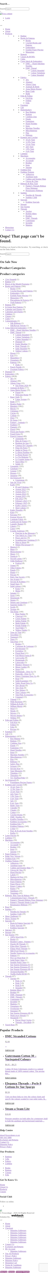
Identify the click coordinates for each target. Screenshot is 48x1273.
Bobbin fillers (31, 214)
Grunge (13, 471)
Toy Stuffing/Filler (17, 778)
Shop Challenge (11, 916)
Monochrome (15, 552)
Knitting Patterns (17, 826)
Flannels (13, 427)
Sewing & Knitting (18, 582)
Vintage (13, 699)
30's (27, 80)
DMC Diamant (16, 995)
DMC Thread (31, 68)
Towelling (14, 635)
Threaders (14, 775)
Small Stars (14, 584)
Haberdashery (26, 110)
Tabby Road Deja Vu (24, 683)
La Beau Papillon (22, 452)
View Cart (3, 1272)
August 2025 (20, 496)
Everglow (19, 651)
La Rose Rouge (21, 455)
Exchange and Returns (9, 1140)
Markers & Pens (16, 877)
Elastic (28, 119)
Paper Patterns (11, 854)
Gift (22, 107)
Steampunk (14, 598)
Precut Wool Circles (23, 1020)
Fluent (17, 392)
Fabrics (23, 77)
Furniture (24, 105)
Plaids (12, 572)
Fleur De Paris (21, 448)
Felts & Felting (26, 96)
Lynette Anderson (17, 531)
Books (28, 40)
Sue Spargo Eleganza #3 (20, 965)
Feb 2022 (19, 499)
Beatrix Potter (15, 404)
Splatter (13, 593)
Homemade (20, 660)
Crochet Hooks (16, 815)
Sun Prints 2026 (21, 385)
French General (16, 436)
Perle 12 (18, 981)
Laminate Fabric (16, 519)
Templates (14, 893)
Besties (18, 644)
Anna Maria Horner (34, 89)
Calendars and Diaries (14, 312)
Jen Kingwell (15, 478)
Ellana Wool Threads (18, 949)
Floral (12, 429)
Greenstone (20, 480)
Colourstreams (11, 321)
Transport (14, 637)
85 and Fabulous (22, 487)
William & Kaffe (17, 704)
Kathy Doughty (16, 510)
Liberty (13, 526)
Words (12, 711)
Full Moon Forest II (23, 655)
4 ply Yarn (30, 151)
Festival (18, 563)
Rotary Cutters (16, 886)
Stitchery (8, 930)
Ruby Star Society (17, 577)
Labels (13, 875)
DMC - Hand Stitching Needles (23, 330)
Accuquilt (30, 160)
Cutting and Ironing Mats (36, 179)
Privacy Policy (6, 1147)
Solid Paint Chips (17, 960)
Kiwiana (13, 515)
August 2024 (20, 494)
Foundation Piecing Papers (21, 782)
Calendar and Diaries (13, 309)
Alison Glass (31, 84)
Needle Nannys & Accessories (22, 953)
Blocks (13, 409)
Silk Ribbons (15, 323)
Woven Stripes (16, 715)
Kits (12, 355)
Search (3, 9)
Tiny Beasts (20, 685)
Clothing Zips (31, 117)
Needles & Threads (33, 195)
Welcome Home (21, 395)
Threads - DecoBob (23, 1022)
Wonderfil (14, 1018)
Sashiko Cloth (31, 197)
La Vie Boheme (21, 457)
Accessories (30, 158)
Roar (17, 679)
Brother (29, 163)
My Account (10, 1249)
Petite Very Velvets (12, 856)
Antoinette (19, 439)
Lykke (12, 829)
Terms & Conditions (13, 1265)
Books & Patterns (27, 38)
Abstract (29, 82)
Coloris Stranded (37, 70)
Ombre (13, 565)
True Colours (20, 692)
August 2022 (20, 489)
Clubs (22, 59)
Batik (28, 94)
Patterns (13, 362)
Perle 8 (18, 985)
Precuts (13, 575)
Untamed (19, 697)
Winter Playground (23, 545)
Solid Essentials (21, 681)
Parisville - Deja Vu (23, 674)
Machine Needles (33, 128)
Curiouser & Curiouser (24, 646)
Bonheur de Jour (22, 443)
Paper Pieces (15, 884)
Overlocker (14, 1009)
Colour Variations (38, 73)
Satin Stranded (21, 349)
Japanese (13, 475)
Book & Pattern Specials (20, 923)
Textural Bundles (17, 972)
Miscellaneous (31, 130)
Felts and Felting (12, 720)
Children (8, 314)
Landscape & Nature (18, 522)
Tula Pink (14, 642)
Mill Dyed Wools (17, 951)
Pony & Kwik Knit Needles (21, 831)
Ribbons (29, 135)
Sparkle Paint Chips (18, 962)
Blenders (13, 406)
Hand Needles (31, 124)
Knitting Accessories (18, 822)
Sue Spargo (25, 207)
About (7, 31)
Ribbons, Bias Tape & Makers (17, 895)
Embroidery (30, 47)
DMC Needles (16, 817)
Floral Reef (19, 653)
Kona (17, 589)
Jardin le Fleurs (21, 450)
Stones (13, 600)
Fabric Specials (16, 925)
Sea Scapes (14, 579)
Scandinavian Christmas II (26, 540)
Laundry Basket (16, 524)
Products (8, 34)
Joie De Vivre (15, 482)
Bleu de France (21, 441)
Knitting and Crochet (29, 137)
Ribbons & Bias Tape (29, 184)
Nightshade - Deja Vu (24, 672)
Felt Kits (29, 98)
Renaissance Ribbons (34, 190)
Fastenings (30, 121)
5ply (12, 801)
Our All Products (12, 1253)
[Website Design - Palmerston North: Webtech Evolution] (17, 1217)
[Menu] (1, 25)
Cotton (13, 812)
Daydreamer (20, 649)
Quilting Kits (25, 170)
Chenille (13, 808)
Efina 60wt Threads (18, 946)
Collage (13, 415)
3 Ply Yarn (30, 149)
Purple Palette (20, 625)
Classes (8, 316)
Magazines (30, 52)
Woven (13, 713)
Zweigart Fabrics (17, 369)
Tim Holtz (14, 612)
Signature (14, 1011)
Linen (12, 529)
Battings (8, 1157)
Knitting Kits (15, 824)
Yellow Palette (21, 630)
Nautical (13, 556)
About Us (4, 1187)
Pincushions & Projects (19, 300)
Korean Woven (16, 517)
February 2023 (21, 501)
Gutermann (30, 220)
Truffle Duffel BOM (18, 974)
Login (7, 18)
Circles (13, 413)
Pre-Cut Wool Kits (17, 958)
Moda (17, 591)
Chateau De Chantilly (24, 445)
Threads (23, 209)
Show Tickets (10, 919)
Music (12, 554)
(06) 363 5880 (6, 1137)
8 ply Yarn (14, 803)
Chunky (13, 810)
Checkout (9, 1228)
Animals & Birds (32, 87)
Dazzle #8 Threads (17, 944)
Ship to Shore (20, 542)
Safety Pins (14, 764)
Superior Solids (16, 605)
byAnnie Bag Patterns (14, 307)
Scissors (13, 766)
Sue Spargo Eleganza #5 (20, 967)
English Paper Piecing (34, 50)
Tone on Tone (16, 632)
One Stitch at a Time (23, 535)
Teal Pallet (19, 628)
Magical (13, 547)
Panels (12, 570)
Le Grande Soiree (22, 459)
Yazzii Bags (10, 1025)
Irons (28, 126)
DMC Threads (31, 218)
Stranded (19, 988)
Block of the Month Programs (17, 284)
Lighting (23, 154)
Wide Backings (16, 702)
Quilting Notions (27, 172)
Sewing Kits (15, 769)
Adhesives (30, 174)
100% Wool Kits (17, 937)
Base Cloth (30, 91)
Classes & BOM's (27, 57)
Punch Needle (16, 367)
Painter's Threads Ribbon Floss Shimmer (36, 187)
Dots (12, 418)
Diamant (18, 342)
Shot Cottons (20, 508)
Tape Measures (16, 771)
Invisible (29, 223)
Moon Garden (21, 667)
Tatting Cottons (21, 351)
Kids (12, 512)
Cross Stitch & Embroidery (31, 61)
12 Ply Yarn (30, 142)
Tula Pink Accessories (24, 695)
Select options (10, 1078)
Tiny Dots (19, 688)
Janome (29, 167)
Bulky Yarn (14, 805)
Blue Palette (20, 614)
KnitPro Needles (17, 819)
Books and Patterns (13, 286)
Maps (12, 549)
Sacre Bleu (19, 462)
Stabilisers (14, 891)
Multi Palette (20, 623)
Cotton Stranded (37, 75)
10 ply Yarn (30, 140)
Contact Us (9, 230)
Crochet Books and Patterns (21, 291)
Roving (13, 729)
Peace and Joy (21, 538)
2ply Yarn (29, 147)
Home (7, 29)
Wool (12, 709)
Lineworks (19, 662)
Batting (23, 36)
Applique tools (32, 177)
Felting (28, 100)
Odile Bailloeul (16, 561)
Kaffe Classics (21, 505)
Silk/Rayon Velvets (18, 325)
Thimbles (14, 773)
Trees (12, 639)
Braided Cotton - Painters (20, 942)
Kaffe (12, 485)
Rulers (12, 889)
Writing (13, 718)
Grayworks (19, 658)
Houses (13, 473)
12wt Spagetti (10, 279)
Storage (23, 204)
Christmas (14, 411)
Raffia (12, 833)
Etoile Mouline (21, 344)
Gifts (7, 1159)
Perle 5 (18, 983)
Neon (17, 669)
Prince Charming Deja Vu (25, 676)
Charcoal (19, 616)
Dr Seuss (14, 420)
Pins (27, 133)
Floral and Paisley (17, 432)
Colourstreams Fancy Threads (22, 898)
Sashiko (23, 193)
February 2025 (21, 503)
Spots (12, 595)
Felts (27, 103)
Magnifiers (14, 358)
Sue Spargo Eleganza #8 (20, 969)
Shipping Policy (6, 1144)
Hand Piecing (15, 872)
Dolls (17, 365)
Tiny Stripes (20, 690)
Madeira (29, 225)
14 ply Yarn (30, 144)
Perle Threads (20, 346)
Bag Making (31, 112)
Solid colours (15, 586)
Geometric (14, 466)
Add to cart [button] (9, 1050)
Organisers (14, 360)
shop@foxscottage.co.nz (10, 1135)
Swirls (12, 607)
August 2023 (20, 492)
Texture (13, 609)
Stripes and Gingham (18, 602)
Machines (24, 156)
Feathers (13, 425)
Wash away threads (18, 1015)
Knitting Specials (32, 202)
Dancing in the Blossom (25, 533)
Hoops (13, 353)
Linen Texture (21, 399)
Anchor (29, 211)
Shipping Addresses (18, 1230)
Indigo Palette (20, 621)
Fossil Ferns (15, 434)
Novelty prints (16, 559)
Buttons (23, 54)
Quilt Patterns (15, 302)
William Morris (16, 706)
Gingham (14, 469)
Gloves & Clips (32, 181)
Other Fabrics (15, 568)
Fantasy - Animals (17, 422)
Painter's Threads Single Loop (22, 902)
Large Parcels (10, 835)
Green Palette (20, 619)
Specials (23, 200)
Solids (17, 464)
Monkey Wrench (22, 665)
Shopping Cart (11, 1263)
